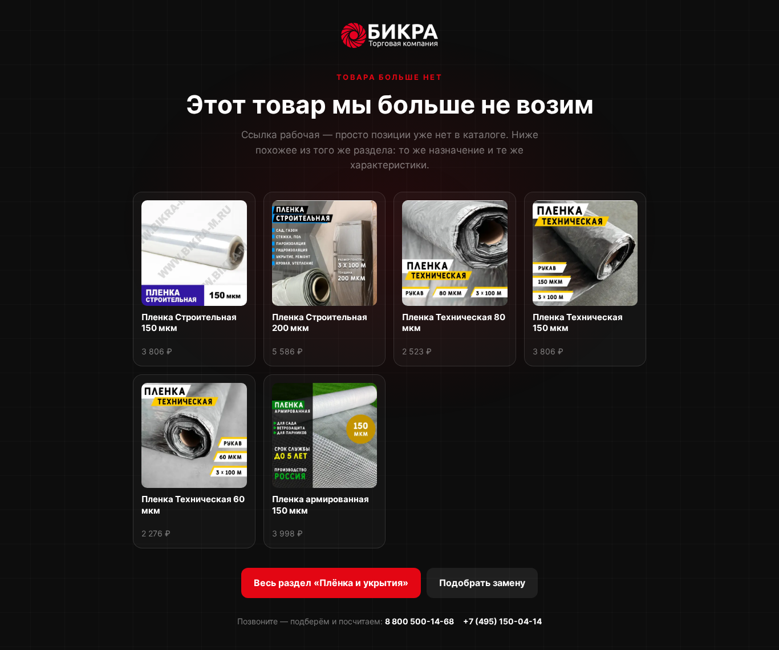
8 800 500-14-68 (419, 621)
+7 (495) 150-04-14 (502, 621)
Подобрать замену (482, 582)
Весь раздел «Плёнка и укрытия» (331, 582)
